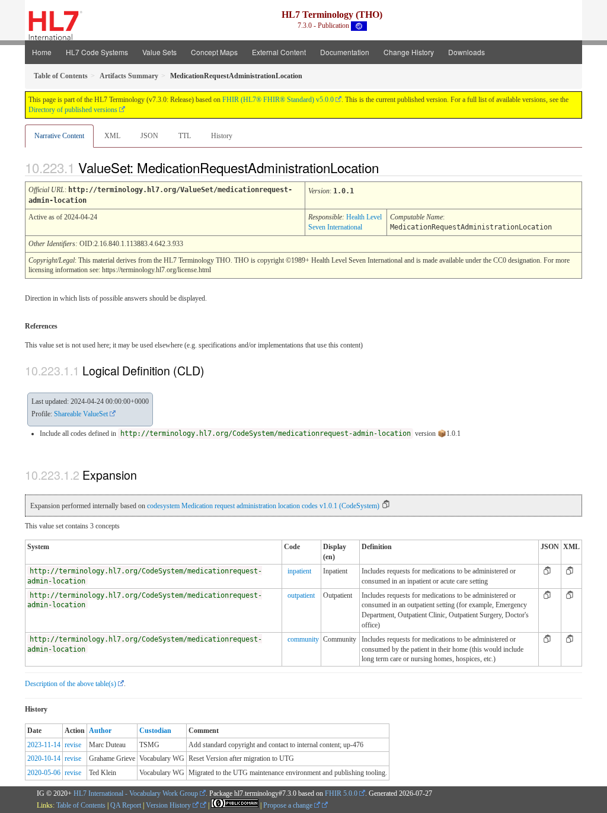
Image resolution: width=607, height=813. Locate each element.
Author (100, 730)
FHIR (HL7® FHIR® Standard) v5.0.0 (278, 99)
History (221, 136)
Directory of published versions (72, 110)
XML (112, 136)
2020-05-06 (43, 773)
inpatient (299, 571)
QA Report (125, 805)
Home (42, 52)
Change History (409, 52)
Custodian (155, 730)
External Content (279, 52)
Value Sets (159, 52)
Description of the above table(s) (70, 684)
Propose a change (288, 805)
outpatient (301, 595)
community (303, 639)
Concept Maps (214, 52)
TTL (184, 136)
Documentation (344, 52)
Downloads (466, 52)
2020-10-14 (43, 758)
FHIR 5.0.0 (341, 793)
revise (73, 745)
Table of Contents (81, 805)
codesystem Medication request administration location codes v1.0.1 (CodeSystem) (263, 506)
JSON (149, 136)
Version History (169, 805)
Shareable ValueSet (81, 414)
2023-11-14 (43, 745)
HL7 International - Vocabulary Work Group (136, 793)
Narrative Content (59, 136)
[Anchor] (388, 167)
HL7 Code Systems (97, 52)
